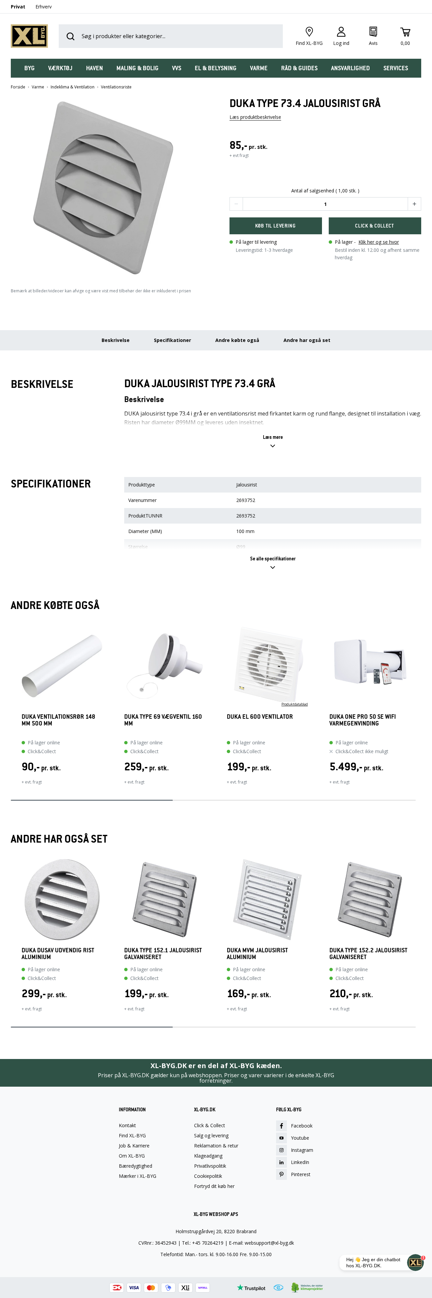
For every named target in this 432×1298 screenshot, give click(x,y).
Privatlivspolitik (210, 1166)
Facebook (302, 1125)
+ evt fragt (239, 155)
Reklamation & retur (216, 1145)
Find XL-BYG (132, 1135)
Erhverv (43, 6)
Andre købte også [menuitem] (237, 340)
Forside (18, 87)
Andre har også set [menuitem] (307, 340)
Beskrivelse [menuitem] (116, 340)
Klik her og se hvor (378, 242)
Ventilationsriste (116, 87)
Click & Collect (209, 1125)
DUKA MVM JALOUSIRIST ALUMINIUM (257, 953)
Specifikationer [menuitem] (172, 340)
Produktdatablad (294, 704)
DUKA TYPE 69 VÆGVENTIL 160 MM (163, 720)
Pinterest (300, 1174)
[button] (106, 185)
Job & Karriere (134, 1145)
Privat (18, 6)
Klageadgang (208, 1156)
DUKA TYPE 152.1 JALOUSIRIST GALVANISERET (163, 953)
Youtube (300, 1138)
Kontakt (127, 1125)
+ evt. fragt (32, 782)
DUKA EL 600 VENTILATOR (260, 716)
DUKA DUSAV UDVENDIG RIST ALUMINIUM (58, 953)
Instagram (302, 1150)
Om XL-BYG (132, 1156)
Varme (38, 87)
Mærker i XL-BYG (137, 1176)
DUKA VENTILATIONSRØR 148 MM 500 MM (58, 720)
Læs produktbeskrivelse (255, 117)
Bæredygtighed (135, 1166)
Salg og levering (211, 1135)
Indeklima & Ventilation (72, 87)
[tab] (29, 68)
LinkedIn (300, 1162)
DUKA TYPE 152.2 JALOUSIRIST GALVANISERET (368, 953)
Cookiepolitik (208, 1176)
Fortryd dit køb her (214, 1186)
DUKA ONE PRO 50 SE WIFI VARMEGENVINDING (362, 720)
